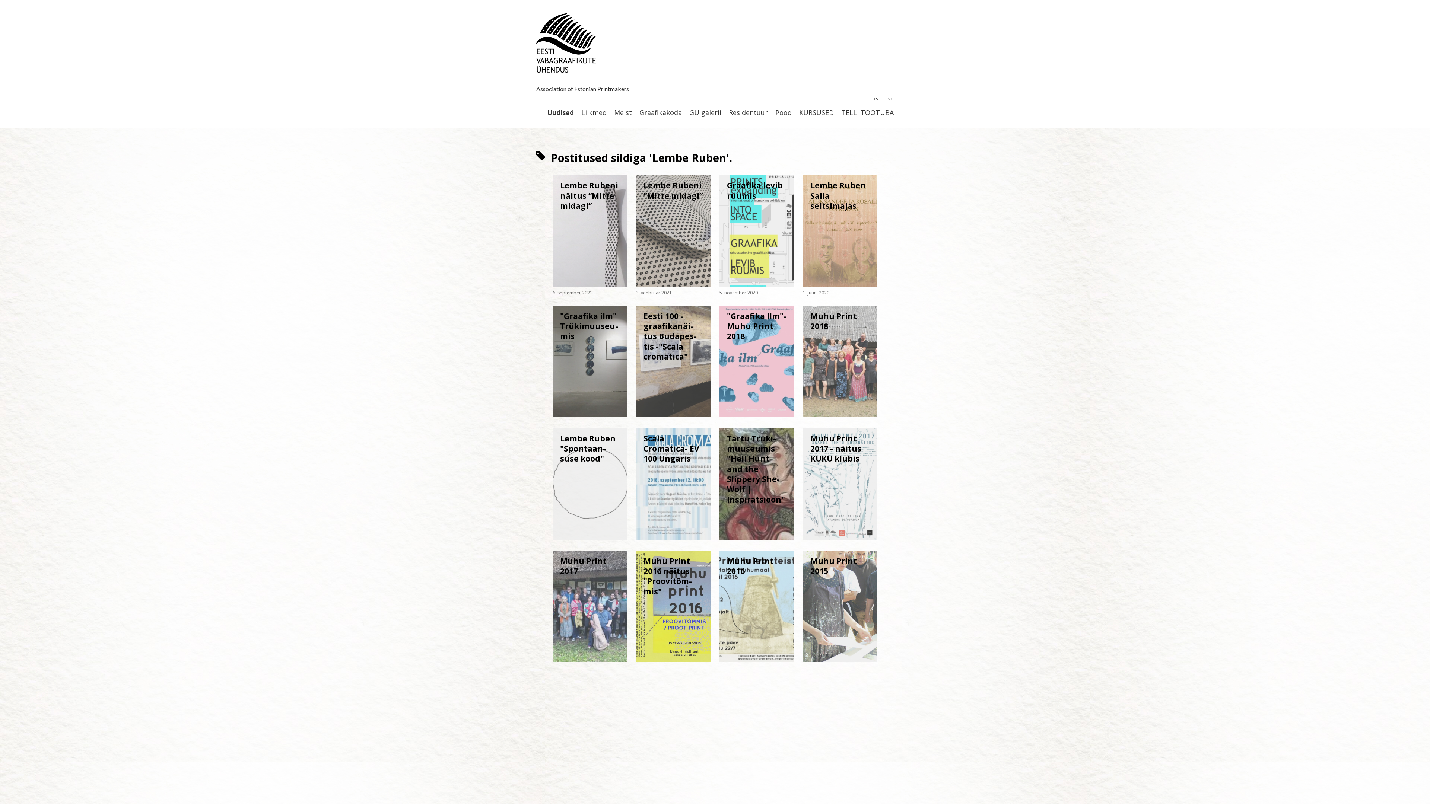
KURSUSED (816, 113)
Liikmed (594, 113)
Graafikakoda (660, 113)
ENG (889, 99)
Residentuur (748, 113)
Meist (623, 113)
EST (877, 99)
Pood (783, 113)
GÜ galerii (705, 113)
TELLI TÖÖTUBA (867, 113)
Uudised (560, 113)
